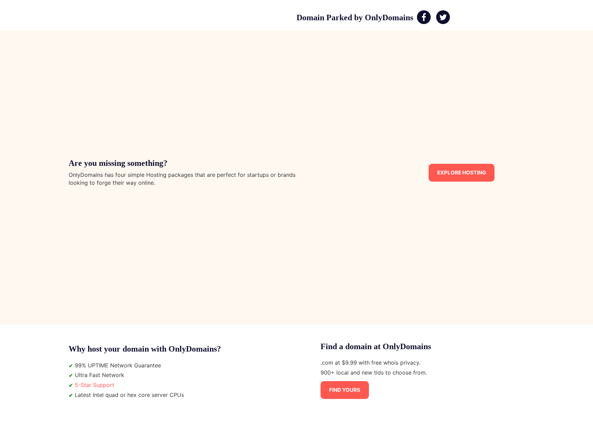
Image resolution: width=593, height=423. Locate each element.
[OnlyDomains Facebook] (423, 17)
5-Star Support (94, 384)
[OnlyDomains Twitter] (443, 17)
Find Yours (344, 390)
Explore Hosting (461, 172)
